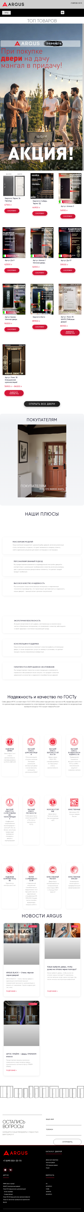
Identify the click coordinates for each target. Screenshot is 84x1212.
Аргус (6, 1175)
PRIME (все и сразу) (8, 1183)
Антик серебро (8, 1191)
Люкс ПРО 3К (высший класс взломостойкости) (16, 1197)
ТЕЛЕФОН (49, 1129)
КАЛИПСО (49, 1186)
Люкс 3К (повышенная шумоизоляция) (14, 1189)
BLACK (5, 1202)
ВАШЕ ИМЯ (50, 1119)
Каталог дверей (54, 1151)
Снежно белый (8, 1194)
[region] (42, 97)
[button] (62, 12)
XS (46, 1183)
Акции (47, 1168)
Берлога (50, 1175)
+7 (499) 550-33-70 (76, 3)
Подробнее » (11, 991)
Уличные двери (50, 1162)
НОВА (47, 1189)
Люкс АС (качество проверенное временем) (16, 1199)
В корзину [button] (12, 211)
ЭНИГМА (48, 1191)
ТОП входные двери (52, 1165)
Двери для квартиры (52, 1160)
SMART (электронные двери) (11, 1186)
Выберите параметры (70, 332)
